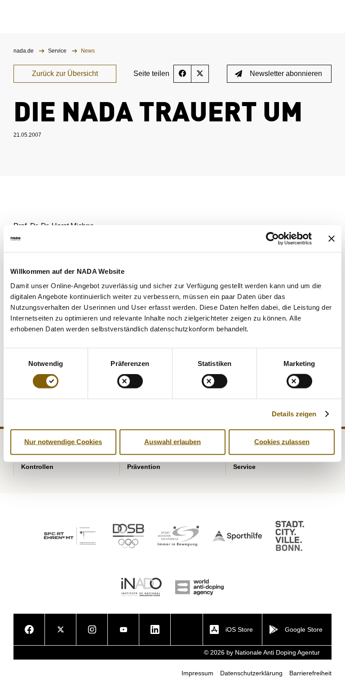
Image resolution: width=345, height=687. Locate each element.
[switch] (130, 381)
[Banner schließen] (331, 239)
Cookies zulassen (282, 442)
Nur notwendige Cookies (63, 442)
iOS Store (239, 629)
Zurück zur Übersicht (65, 73)
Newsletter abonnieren (286, 73)
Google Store (304, 629)
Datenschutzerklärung (251, 673)
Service (58, 51)
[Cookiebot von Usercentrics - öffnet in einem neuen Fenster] (272, 238)
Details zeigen (294, 414)
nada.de (24, 51)
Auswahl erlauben (172, 442)
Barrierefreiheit (310, 673)
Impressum (197, 673)
